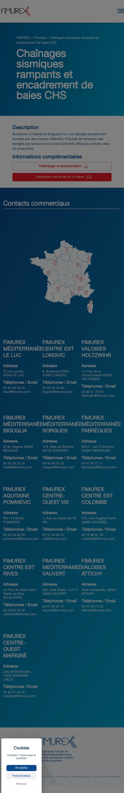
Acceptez (21, 768)
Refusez (21, 784)
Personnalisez (21, 776)
